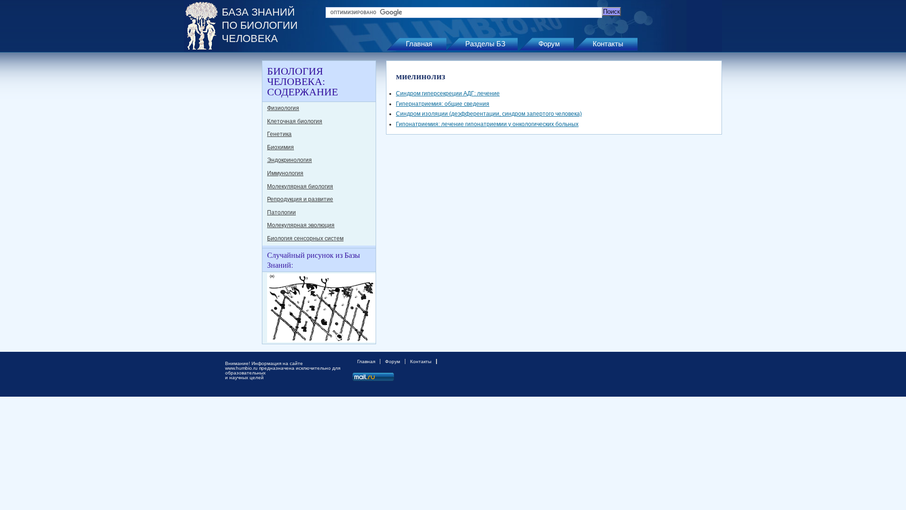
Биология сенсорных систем (305, 238)
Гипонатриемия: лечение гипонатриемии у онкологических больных (487, 124)
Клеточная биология (294, 121)
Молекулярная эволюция (301, 225)
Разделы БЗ (485, 44)
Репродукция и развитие (300, 199)
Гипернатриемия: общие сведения (442, 104)
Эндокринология (289, 160)
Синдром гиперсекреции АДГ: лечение (448, 93)
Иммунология (285, 173)
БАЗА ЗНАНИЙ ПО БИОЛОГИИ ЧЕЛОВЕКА (260, 25)
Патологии (281, 212)
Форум (549, 44)
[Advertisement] (222, 202)
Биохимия (280, 147)
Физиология (283, 108)
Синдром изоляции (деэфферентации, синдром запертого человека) (489, 113)
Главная (419, 44)
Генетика (279, 134)
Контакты (608, 44)
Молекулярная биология (300, 186)
